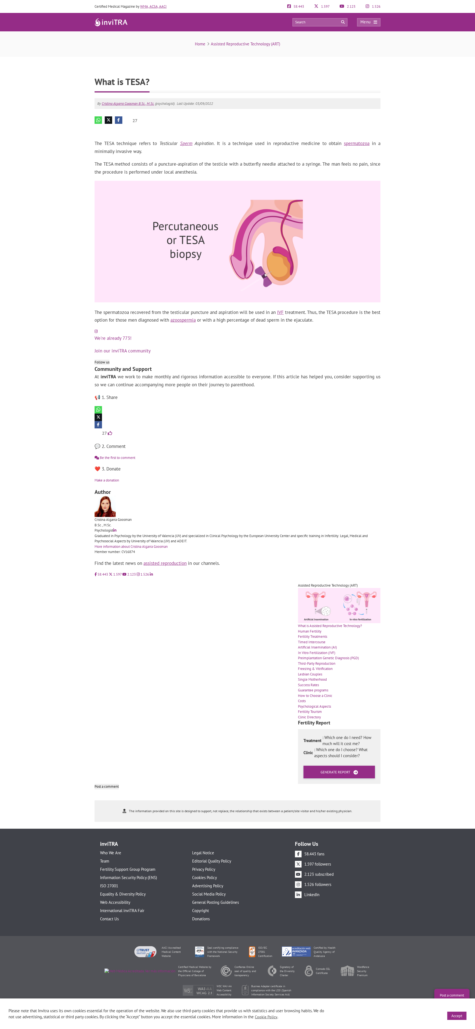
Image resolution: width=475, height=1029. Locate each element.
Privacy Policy (203, 869)
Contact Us (109, 919)
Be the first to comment (117, 457)
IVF (280, 312)
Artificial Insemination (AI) (317, 647)
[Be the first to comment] (375, 129)
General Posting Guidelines (215, 902)
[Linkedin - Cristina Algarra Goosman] (114, 530)
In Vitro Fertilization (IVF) (316, 652)
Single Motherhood (312, 679)
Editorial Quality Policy (211, 861)
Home (200, 43)
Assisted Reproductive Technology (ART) (245, 43)
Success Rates (308, 685)
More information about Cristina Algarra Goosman (131, 546)
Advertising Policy (207, 886)
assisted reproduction (165, 563)
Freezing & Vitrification (315, 668)
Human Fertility (309, 631)
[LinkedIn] (151, 574)
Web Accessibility (115, 902)
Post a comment (107, 786)
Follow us (102, 362)
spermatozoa (356, 143)
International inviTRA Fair (122, 910)
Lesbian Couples (310, 674)
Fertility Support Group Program (127, 869)
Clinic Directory (309, 717)
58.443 (298, 6)
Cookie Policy (266, 1017)
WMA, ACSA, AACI (153, 6)
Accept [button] (456, 1015)
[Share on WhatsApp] (98, 120)
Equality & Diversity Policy (123, 894)
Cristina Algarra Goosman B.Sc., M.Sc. (128, 103)
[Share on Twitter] (108, 120)
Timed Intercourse (311, 642)
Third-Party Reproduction (316, 663)
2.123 (350, 6)
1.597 (325, 6)
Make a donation (107, 480)
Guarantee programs (313, 690)
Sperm (186, 143)
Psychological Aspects (314, 706)
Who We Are (110, 853)
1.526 (375, 6)
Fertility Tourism (310, 711)
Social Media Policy (209, 894)
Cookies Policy (204, 877)
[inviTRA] (111, 22)
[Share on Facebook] (118, 120)
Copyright (200, 910)
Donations (201, 919)
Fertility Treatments (312, 636)
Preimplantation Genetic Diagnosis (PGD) (328, 658)
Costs (302, 701)
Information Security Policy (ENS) (128, 877)
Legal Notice (203, 853)
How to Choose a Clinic (315, 695)
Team (104, 861)
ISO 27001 (109, 886)
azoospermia (183, 320)
